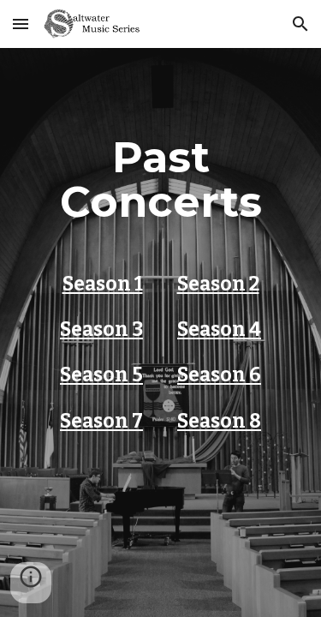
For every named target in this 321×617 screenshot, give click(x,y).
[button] (20, 23)
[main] (161, 332)
